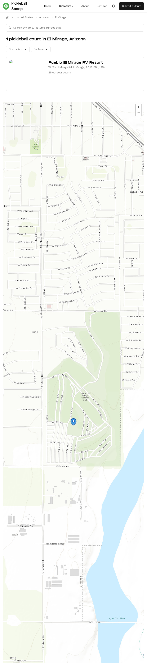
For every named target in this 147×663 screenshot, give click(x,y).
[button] (73, 421)
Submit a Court (131, 6)
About (85, 6)
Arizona (44, 17)
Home (47, 6)
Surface (38, 49)
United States (24, 17)
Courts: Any (16, 49)
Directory (65, 6)
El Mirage (60, 17)
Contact (101, 6)
